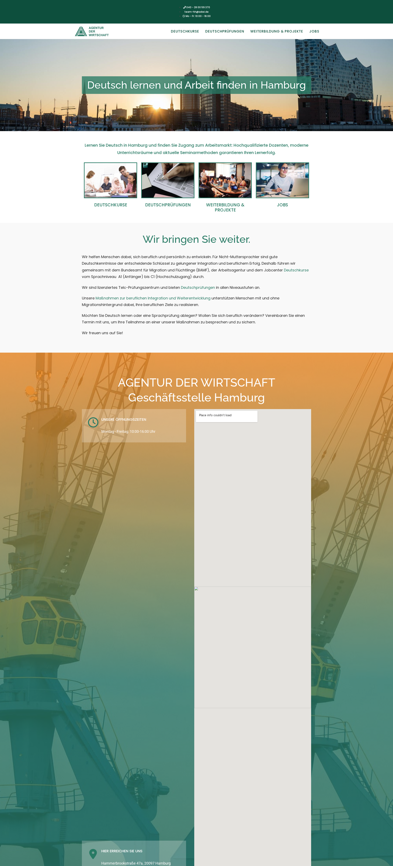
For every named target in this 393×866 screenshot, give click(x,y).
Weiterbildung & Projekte (225, 207)
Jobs (282, 205)
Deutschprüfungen (168, 205)
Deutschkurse (110, 205)
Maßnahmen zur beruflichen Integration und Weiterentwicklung (152, 298)
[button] (384, 5)
